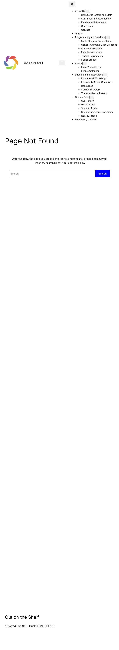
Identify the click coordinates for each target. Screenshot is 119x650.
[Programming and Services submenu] (107, 37)
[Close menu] (72, 4)
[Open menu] (62, 62)
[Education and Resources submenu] (105, 74)
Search (103, 173)
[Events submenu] (84, 63)
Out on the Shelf (33, 62)
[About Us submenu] (87, 11)
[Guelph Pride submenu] (91, 97)
